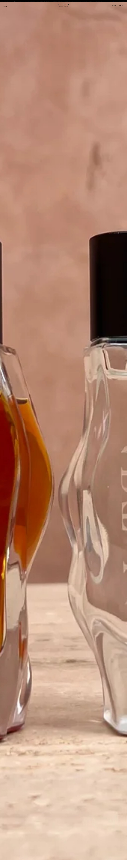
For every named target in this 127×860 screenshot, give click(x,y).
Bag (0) (121, 5)
